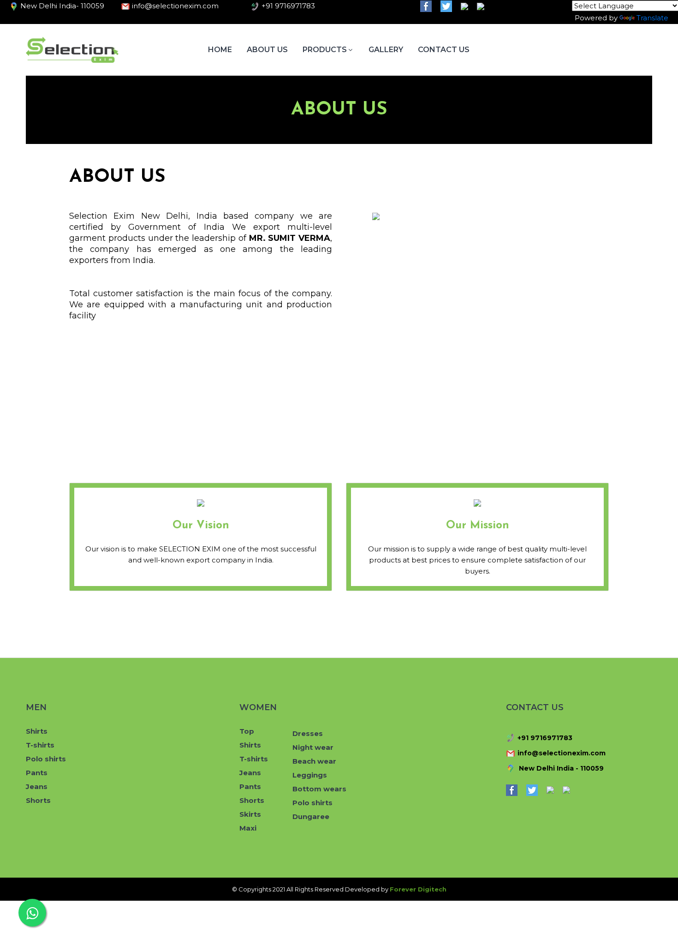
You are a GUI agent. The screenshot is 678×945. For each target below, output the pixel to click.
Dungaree (310, 816)
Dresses (307, 733)
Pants (37, 772)
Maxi (247, 828)
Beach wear (314, 761)
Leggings (309, 775)
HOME (220, 49)
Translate (652, 17)
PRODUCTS (325, 49)
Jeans (37, 786)
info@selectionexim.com (561, 753)
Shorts (38, 800)
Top (246, 731)
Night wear (312, 747)
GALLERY (386, 49)
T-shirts (40, 745)
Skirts (250, 814)
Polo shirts (46, 758)
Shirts (37, 731)
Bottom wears (319, 788)
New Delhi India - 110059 (560, 768)
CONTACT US (444, 49)
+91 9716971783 (544, 738)
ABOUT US (267, 49)
